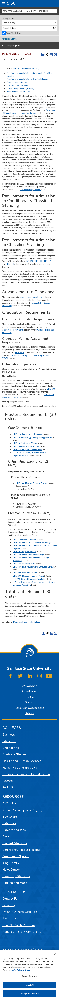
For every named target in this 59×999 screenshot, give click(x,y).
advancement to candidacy (31, 297)
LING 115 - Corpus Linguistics (25, 539)
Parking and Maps (14, 883)
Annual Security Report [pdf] (22, 810)
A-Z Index (9, 803)
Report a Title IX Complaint (21, 932)
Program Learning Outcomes (19, 91)
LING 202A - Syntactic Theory (25, 443)
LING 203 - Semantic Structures (26, 446)
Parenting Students (16, 876)
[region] (29, 974)
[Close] (55, 954)
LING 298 (51, 389)
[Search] (54, 28)
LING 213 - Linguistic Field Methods (27, 449)
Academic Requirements (30, 189)
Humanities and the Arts (19, 768)
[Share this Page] (47, 54)
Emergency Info (13, 918)
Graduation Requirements (17, 85)
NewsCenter (11, 870)
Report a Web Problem (18, 925)
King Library (10, 863)
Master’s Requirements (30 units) (20, 88)
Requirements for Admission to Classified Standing (27, 79)
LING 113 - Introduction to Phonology (28, 434)
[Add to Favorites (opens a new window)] (43, 54)
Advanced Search (9, 38)
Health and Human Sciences (21, 761)
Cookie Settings (29, 976)
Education (9, 741)
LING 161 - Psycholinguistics (24, 551)
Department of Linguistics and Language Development (28, 111)
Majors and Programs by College (27, 68)
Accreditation (29, 691)
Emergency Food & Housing (21, 850)
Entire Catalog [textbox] (9, 22)
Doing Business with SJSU (20, 912)
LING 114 (10, 264)
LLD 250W (19, 352)
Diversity (29, 702)
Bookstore (9, 817)
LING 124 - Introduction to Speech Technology (32, 542)
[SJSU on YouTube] (48, 676)
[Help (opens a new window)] (55, 54)
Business (8, 735)
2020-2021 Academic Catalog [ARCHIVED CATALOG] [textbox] (25, 11)
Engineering (10, 748)
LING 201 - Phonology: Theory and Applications (32, 437)
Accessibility (29, 685)
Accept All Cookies (29, 993)
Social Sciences (12, 787)
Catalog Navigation (12, 45)
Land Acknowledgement (29, 708)
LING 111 (38, 261)
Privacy (29, 713)
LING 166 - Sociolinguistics (24, 563)
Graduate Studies (14, 754)
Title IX (29, 697)
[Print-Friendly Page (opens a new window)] (51, 54)
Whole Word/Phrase (13, 33)
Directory (8, 905)
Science (7, 781)
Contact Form (11, 899)
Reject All (29, 984)
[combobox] (29, 11)
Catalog (7, 836)
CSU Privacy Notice (21, 970)
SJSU (11, 3)
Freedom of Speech (15, 856)
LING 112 (47, 261)
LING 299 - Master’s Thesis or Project (31, 483)
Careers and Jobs (14, 830)
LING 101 (29, 261)
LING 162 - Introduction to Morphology (28, 554)
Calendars (9, 823)
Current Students (14, 843)
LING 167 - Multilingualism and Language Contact (33, 566)
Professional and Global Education (26, 774)
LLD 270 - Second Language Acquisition (29, 579)
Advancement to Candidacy (18, 82)
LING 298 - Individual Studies (25, 572)
